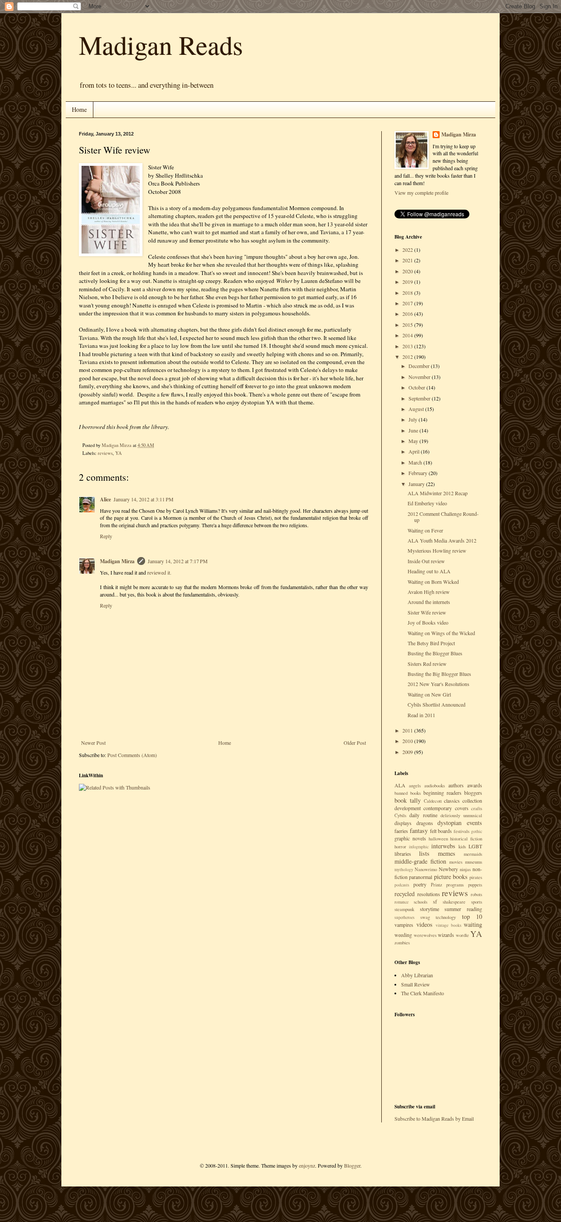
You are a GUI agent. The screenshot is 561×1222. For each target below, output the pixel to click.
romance (401, 902)
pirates (475, 877)
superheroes (404, 917)
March (415, 462)
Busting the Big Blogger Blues (439, 673)
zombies (402, 943)
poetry (419, 884)
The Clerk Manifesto (422, 993)
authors (456, 785)
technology (446, 917)
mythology (403, 869)
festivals (461, 831)
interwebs (443, 846)
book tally (407, 800)
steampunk (404, 909)
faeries (401, 830)
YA (118, 453)
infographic (419, 847)
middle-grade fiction (420, 861)
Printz (436, 885)
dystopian (449, 822)
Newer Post (93, 742)
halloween (438, 839)
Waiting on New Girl (429, 694)
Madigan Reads (161, 44)
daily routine (423, 814)
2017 (408, 303)
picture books (451, 876)
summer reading (463, 908)
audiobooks (434, 786)
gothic (476, 831)
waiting (473, 924)
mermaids (473, 854)
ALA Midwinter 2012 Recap (438, 493)
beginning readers (442, 792)
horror (400, 846)
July (413, 419)
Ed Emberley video (427, 503)
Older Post (355, 742)
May (413, 440)
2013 (408, 346)
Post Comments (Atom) (132, 754)
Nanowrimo (426, 869)
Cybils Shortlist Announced (436, 704)
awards (474, 785)
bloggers (473, 792)
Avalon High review (429, 591)
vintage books (449, 925)
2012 (408, 356)
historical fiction (466, 839)
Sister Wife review (427, 612)
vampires (403, 924)
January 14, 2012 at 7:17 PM (178, 561)
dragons (424, 822)
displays (403, 822)
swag (425, 917)
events (474, 822)
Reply (106, 536)
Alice (105, 499)
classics (452, 800)
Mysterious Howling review (437, 550)
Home (79, 109)
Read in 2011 (421, 714)
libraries (402, 853)
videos (424, 924)
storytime (429, 908)
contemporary (437, 807)
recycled (404, 894)
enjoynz (307, 1165)
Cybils (400, 815)
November (420, 376)
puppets (475, 885)
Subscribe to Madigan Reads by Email (434, 1118)
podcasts (401, 885)
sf (435, 901)
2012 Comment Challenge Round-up (443, 516)
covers (462, 807)
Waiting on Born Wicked (433, 581)
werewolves (425, 935)
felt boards (441, 830)
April (414, 451)
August (416, 408)
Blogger (352, 1165)
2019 (408, 281)
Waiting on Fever (425, 530)
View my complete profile (421, 192)
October (417, 387)
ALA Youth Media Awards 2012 (442, 540)
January (417, 483)
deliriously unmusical (461, 815)
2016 (408, 313)
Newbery (448, 868)
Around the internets (429, 601)
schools (420, 902)
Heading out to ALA (429, 571)
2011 (408, 730)
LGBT (475, 846)
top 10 (472, 916)
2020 (408, 271)
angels (415, 786)
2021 (408, 260)
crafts (476, 808)
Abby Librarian (417, 975)
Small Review (415, 984)
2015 (408, 324)
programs (455, 885)
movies (455, 862)
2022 (408, 249)
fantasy (419, 830)
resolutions (428, 893)
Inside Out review (426, 561)
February (418, 472)
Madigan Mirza (117, 561)
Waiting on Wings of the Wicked (441, 632)
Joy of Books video (428, 622)
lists (424, 853)
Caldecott (433, 801)
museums (473, 862)
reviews (105, 453)
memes (446, 853)
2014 (408, 335)
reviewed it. (159, 572)
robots (476, 894)
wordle (462, 935)
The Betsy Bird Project (431, 643)
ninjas (465, 869)
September (420, 398)
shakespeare (454, 902)
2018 (408, 292)
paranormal (420, 876)
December (419, 365)
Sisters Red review (427, 663)
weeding (403, 934)
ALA (399, 785)
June (413, 430)
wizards (446, 934)
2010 (408, 740)
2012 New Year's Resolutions (438, 683)
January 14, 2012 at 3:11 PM (144, 499)
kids (462, 846)
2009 (408, 751)
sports (476, 902)
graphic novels (410, 838)
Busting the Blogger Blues (435, 653)
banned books (407, 793)
